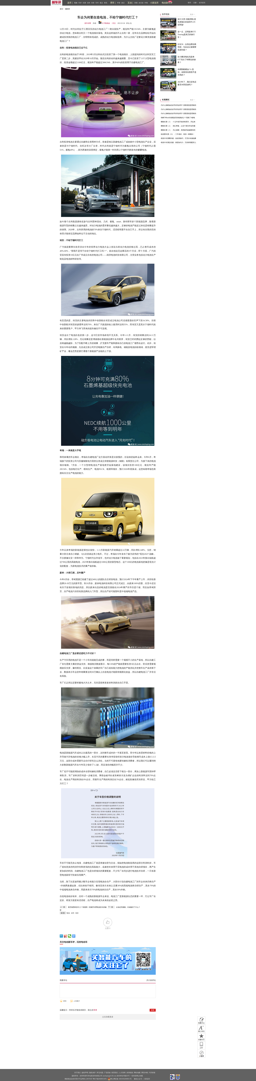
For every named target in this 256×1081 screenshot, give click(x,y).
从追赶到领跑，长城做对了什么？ (128, 907)
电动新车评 (167, 3)
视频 (75, 3)
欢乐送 (141, 3)
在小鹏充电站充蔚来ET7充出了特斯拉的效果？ (187, 59)
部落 (136, 3)
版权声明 (85, 1073)
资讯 (105, 3)
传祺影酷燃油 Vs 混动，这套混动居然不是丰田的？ (187, 72)
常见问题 (100, 1073)
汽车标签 (152, 1073)
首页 (61, 9)
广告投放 (107, 1073)
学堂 (118, 3)
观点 (101, 3)
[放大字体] (201, 1029)
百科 (88, 3)
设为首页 (202, 3)
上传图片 (76, 1001)
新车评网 (88, 23)
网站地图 (137, 1073)
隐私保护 (92, 1073)
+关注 (113, 23)
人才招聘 (122, 1073)
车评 (80, 3)
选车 (69, 3)
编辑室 (67, 9)
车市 (97, 3)
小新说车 (154, 3)
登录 (189, 3)
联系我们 (115, 1073)
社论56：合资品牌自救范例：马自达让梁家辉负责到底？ (187, 47)
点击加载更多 (107, 1017)
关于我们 (77, 1073)
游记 (123, 3)
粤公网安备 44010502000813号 (121, 1079)
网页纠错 (144, 1073)
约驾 (146, 3)
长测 (84, 3)
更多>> (192, 14)
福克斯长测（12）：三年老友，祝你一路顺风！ (178, 134)
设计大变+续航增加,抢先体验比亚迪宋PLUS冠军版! (187, 22)
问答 (92, 3)
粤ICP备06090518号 (100, 1079)
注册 (195, 3)
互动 (130, 3)
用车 (112, 3)
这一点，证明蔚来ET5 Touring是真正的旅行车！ (187, 34)
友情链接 (130, 1073)
